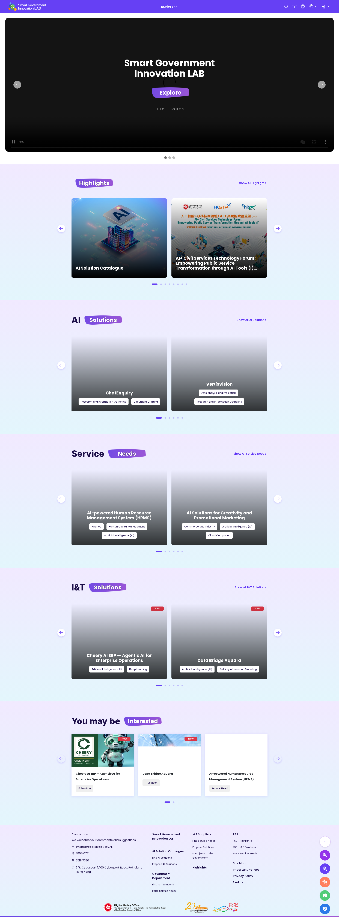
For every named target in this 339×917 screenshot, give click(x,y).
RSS (235, 834)
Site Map (239, 863)
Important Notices (246, 870)
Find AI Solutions (162, 857)
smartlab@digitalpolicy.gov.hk (94, 847)
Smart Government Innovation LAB (166, 836)
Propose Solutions (203, 847)
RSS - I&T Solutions (244, 847)
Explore (167, 7)
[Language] (313, 7)
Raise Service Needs (164, 891)
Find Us (238, 882)
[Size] (326, 7)
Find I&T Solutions (163, 884)
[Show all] (325, 841)
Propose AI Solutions (164, 864)
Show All (252, 183)
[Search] (286, 7)
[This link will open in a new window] (131, 907)
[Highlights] (325, 895)
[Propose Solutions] (325, 868)
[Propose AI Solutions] (325, 855)
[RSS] (294, 7)
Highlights (171, 109)
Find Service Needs (203, 841)
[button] (303, 6)
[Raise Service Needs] (325, 882)
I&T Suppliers (201, 834)
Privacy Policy (243, 876)
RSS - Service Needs (245, 853)
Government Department (161, 876)
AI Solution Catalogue (168, 851)
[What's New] (325, 909)
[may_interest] (103, 765)
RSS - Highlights (242, 841)
